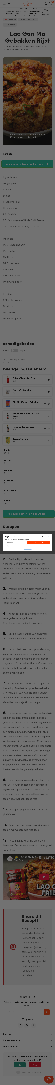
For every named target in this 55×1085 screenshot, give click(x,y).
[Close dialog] (49, 536)
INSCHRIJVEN (39, 542)
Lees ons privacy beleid (27, 549)
